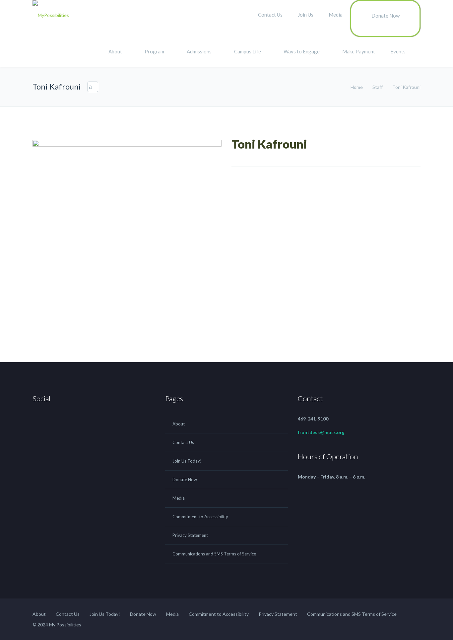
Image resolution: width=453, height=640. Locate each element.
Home (357, 87)
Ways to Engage (302, 51)
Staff (378, 87)
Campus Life (247, 51)
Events (398, 51)
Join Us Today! (187, 461)
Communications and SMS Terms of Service (214, 553)
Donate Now (385, 16)
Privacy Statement (190, 535)
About (115, 51)
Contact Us (270, 15)
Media (336, 15)
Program (154, 51)
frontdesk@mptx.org (321, 432)
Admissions (199, 51)
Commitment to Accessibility (200, 516)
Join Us (305, 15)
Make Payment (358, 51)
